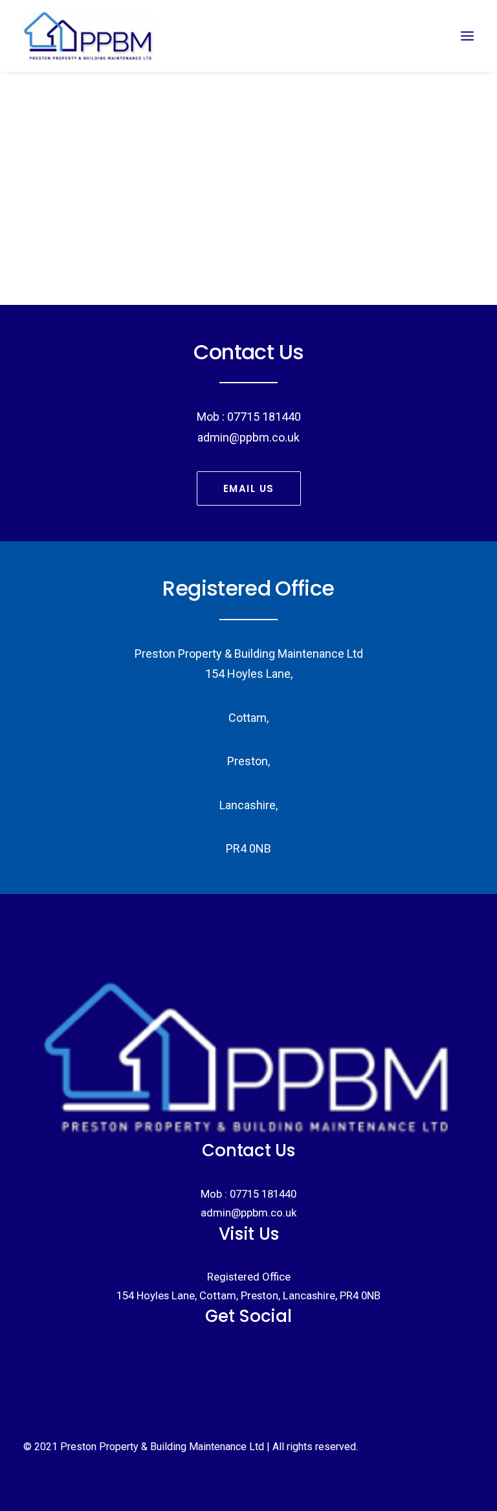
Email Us (248, 488)
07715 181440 (263, 1193)
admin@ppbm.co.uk (248, 1212)
